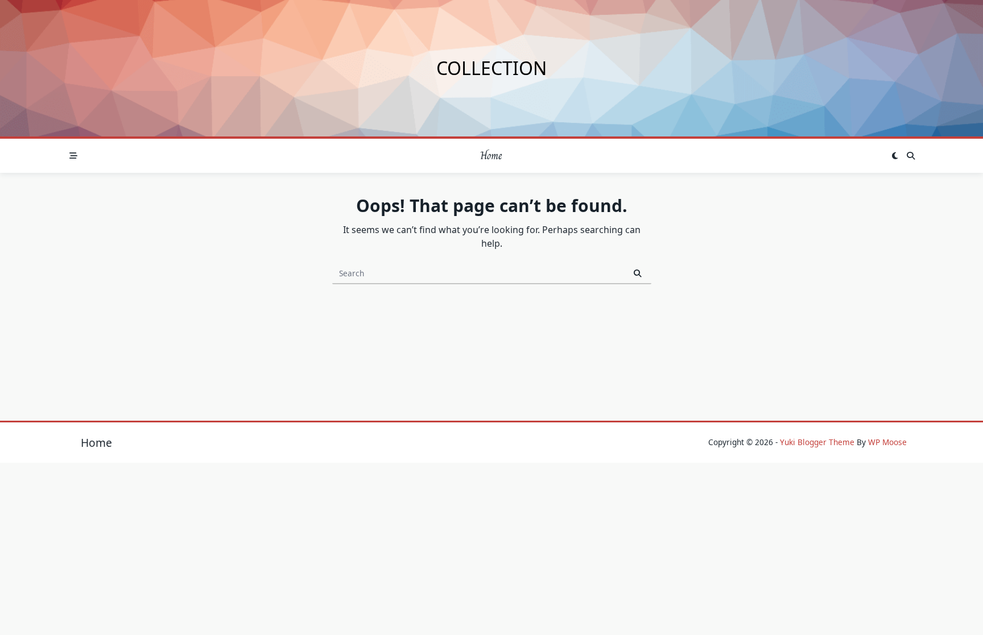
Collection (491, 68)
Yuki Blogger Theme (817, 442)
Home (491, 155)
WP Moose (887, 442)
